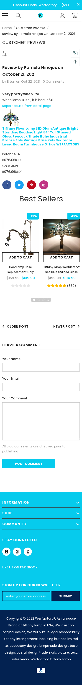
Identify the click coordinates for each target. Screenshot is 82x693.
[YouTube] (28, 552)
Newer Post (64, 326)
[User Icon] (62, 15)
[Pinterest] (17, 552)
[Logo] (41, 15)
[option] (20, 251)
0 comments (53, 81)
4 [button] (48, 300)
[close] (78, 4)
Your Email (10, 378)
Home (7, 28)
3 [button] (43, 300)
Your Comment (14, 398)
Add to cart (20, 257)
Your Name (11, 359)
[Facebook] (6, 552)
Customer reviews (31, 28)
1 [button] (34, 300)
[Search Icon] (23, 15)
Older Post (17, 326)
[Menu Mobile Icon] (5, 15)
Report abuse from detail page (26, 106)
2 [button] (39, 300)
